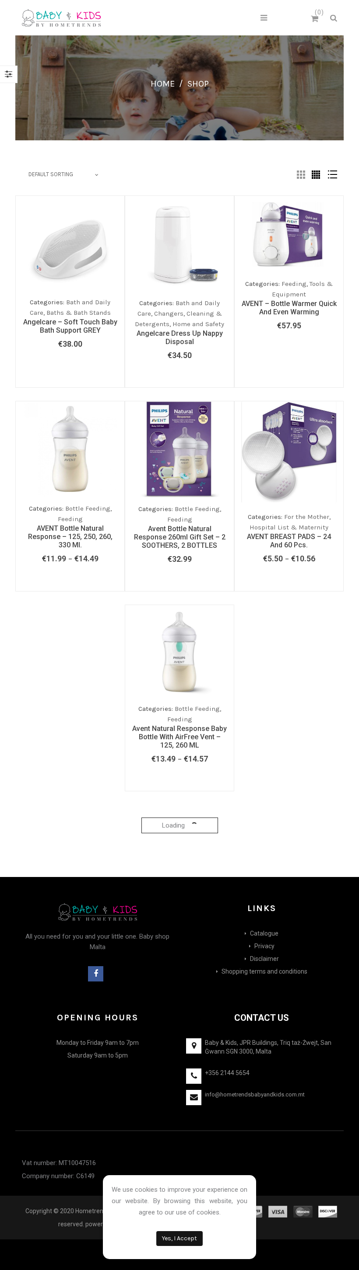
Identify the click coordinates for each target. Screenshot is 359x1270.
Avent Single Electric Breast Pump (179, 736)
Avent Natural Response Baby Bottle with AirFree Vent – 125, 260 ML (70, 736)
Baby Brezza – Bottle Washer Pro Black (70, 934)
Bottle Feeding (87, 508)
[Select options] (80, 496)
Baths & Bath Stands (78, 313)
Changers (168, 313)
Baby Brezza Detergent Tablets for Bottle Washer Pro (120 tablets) (289, 1122)
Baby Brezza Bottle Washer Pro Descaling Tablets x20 (179, 1118)
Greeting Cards (307, 744)
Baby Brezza (88, 920)
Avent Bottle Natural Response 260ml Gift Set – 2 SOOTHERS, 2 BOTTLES (179, 537)
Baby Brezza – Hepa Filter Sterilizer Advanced (70, 1103)
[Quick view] (115, 291)
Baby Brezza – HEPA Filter (289, 915)
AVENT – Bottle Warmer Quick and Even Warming (289, 307)
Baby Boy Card (289, 753)
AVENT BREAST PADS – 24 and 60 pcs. (289, 540)
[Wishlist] (98, 294)
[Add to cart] (80, 291)
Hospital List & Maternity (289, 527)
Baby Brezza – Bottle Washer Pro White (179, 934)
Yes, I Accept (179, 1238)
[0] (316, 19)
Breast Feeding (197, 712)
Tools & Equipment (193, 723)
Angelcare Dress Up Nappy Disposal (180, 337)
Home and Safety (198, 324)
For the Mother (306, 517)
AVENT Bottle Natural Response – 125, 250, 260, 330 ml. (70, 536)
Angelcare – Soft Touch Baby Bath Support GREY (70, 326)
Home (163, 84)
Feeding (70, 519)
